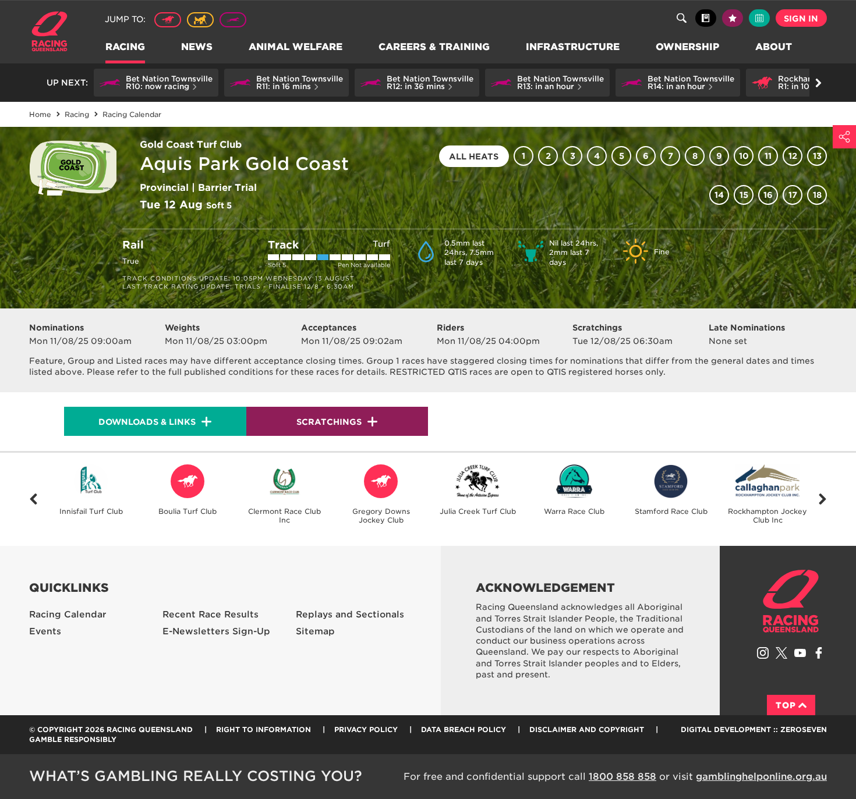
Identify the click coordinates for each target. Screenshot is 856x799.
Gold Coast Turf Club (191, 144)
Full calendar (759, 18)
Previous (33, 499)
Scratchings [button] (329, 422)
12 (792, 156)
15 (744, 195)
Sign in (801, 18)
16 (768, 195)
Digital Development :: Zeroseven (754, 729)
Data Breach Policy (463, 729)
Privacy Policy (366, 729)
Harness (200, 19)
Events (45, 631)
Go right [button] (818, 82)
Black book (705, 18)
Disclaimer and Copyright (586, 729)
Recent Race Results (210, 614)
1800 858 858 (622, 776)
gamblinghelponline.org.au (761, 776)
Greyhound (233, 19)
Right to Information (263, 729)
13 (817, 156)
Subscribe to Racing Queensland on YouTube (800, 653)
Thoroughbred (167, 19)
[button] (156, 83)
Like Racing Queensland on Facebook (819, 653)
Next (822, 499)
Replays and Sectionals (350, 614)
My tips (732, 18)
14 (719, 195)
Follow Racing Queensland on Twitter (781, 653)
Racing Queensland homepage (791, 601)
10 (744, 156)
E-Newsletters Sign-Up (216, 631)
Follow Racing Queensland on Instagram (763, 653)
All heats (473, 156)
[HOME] (54, 32)
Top (786, 705)
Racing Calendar (68, 614)
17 (792, 195)
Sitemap (315, 631)
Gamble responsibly (72, 739)
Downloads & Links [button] (147, 422)
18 (817, 195)
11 (768, 156)
